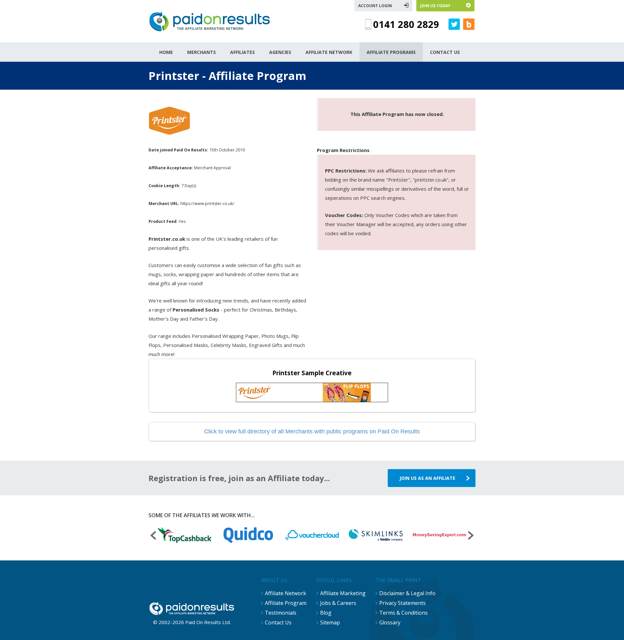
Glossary (389, 622)
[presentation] (153, 536)
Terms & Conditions (403, 612)
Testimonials (280, 612)
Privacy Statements (402, 603)
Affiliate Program (285, 603)
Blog (326, 612)
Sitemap (330, 622)
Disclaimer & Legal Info (407, 593)
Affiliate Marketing (343, 593)
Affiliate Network (285, 593)
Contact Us (278, 622)
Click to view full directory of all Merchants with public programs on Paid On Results (312, 431)
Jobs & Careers (338, 603)
